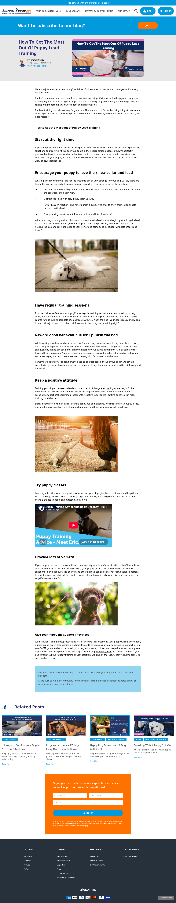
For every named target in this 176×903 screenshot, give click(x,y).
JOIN (148, 25)
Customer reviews (130, 856)
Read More (6, 764)
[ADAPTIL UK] (88, 890)
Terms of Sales (62, 856)
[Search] (136, 11)
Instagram (28, 856)
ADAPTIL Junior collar (49, 648)
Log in (168, 11)
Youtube (27, 865)
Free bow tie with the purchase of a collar (88, 2)
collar (70, 220)
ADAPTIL (104, 651)
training (83, 499)
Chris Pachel (98, 740)
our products (73, 11)
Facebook (27, 860)
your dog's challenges (48, 11)
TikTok (26, 869)
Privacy (59, 869)
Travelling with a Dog (155, 740)
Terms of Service (63, 860)
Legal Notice (61, 865)
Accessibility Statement (66, 877)
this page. (85, 826)
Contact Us (94, 856)
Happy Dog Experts (116, 740)
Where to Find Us (96, 860)
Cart (150, 11)
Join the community (97, 865)
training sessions (99, 313)
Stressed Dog (10, 740)
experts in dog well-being (99, 11)
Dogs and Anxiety (56, 740)
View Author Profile (37, 65)
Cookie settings (63, 873)
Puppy (138, 740)
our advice (124, 11)
